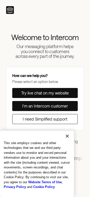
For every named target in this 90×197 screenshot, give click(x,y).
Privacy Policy (15, 187)
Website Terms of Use (45, 182)
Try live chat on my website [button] (45, 92)
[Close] (67, 136)
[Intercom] (10, 10)
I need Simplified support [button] (45, 119)
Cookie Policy (44, 187)
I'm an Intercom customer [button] (45, 106)
